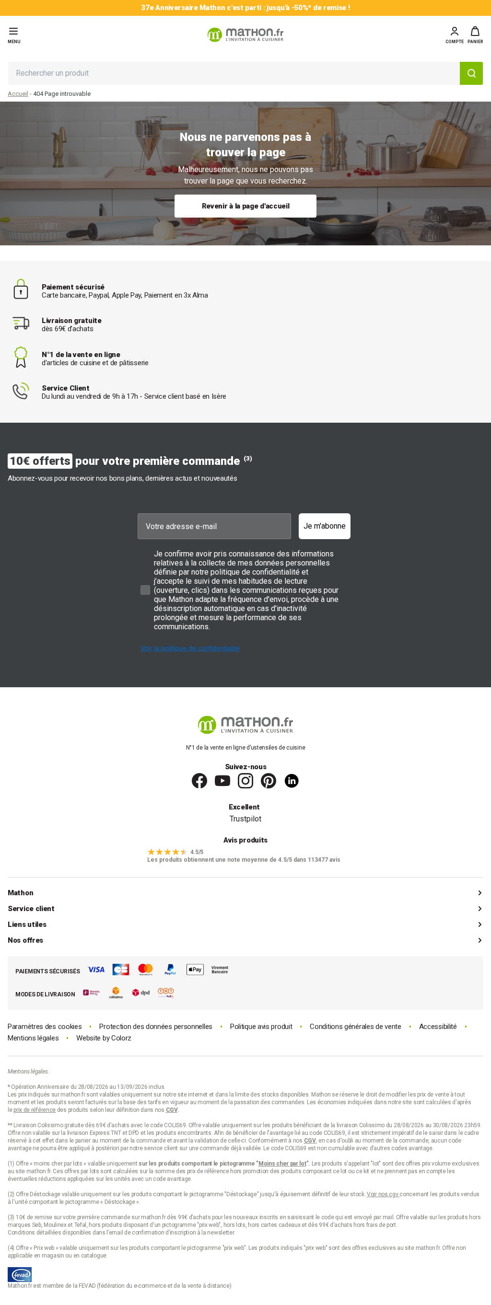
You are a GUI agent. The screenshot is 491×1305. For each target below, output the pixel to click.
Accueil (18, 93)
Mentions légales (33, 1038)
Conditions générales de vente (355, 1027)
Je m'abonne (325, 526)
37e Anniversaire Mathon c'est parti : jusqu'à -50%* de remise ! (245, 8)
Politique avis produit (261, 1027)
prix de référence (209, 1171)
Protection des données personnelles (155, 1027)
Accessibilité (438, 1027)
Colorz (121, 1038)
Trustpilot (245, 818)
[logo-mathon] (245, 34)
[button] (475, 35)
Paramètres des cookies (45, 1027)
